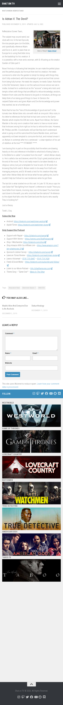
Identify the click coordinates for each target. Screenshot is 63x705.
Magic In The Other (37, 272)
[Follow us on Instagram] (33, 393)
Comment (9, 333)
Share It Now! (52, 51)
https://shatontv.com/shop (33, 242)
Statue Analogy (38, 306)
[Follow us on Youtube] (50, 393)
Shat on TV (8, 3)
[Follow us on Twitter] (42, 393)
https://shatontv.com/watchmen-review (42, 255)
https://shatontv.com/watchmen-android (29, 221)
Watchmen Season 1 (29, 288)
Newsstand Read (14, 288)
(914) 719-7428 (43, 259)
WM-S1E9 (41, 288)
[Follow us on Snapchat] (55, 393)
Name (8, 353)
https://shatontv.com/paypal (35, 235)
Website (8, 363)
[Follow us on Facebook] (46, 393)
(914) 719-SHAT (28, 259)
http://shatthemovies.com (40, 268)
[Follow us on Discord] (59, 393)
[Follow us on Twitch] (38, 393)
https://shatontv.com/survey (40, 252)
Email (35, 353)
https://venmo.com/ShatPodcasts (38, 239)
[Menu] (59, 3)
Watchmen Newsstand (13, 11)
